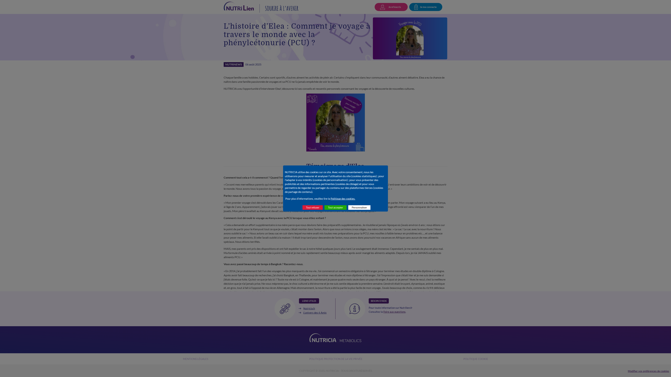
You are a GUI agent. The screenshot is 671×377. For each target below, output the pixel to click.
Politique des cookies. (343, 198)
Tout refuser (312, 207)
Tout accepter (335, 207)
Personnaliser (359, 207)
